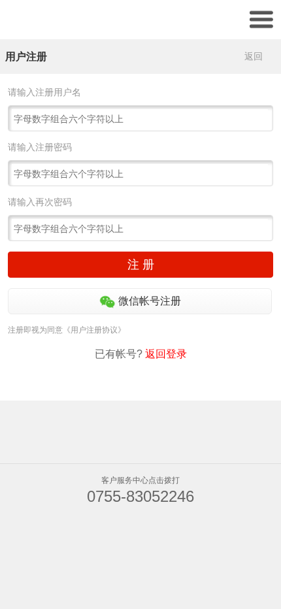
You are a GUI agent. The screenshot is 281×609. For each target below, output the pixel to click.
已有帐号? (141, 353)
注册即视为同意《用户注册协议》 (66, 330)
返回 (253, 56)
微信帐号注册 (148, 300)
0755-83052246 (140, 496)
